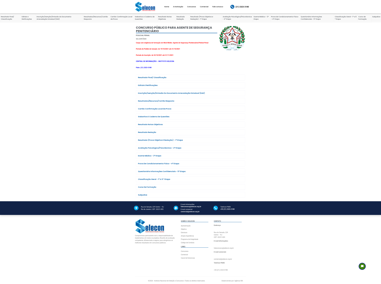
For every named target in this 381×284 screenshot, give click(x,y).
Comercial (204, 7)
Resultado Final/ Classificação (7, 18)
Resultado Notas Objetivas (165, 18)
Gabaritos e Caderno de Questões (144, 18)
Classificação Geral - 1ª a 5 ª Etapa (346, 18)
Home (166, 7)
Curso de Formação (362, 18)
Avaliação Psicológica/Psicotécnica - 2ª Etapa (237, 18)
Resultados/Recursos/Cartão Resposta (96, 18)
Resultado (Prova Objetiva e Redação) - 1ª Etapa (201, 18)
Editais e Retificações (27, 18)
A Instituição (178, 7)
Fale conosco (217, 7)
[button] (190, 77)
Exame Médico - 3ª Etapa (261, 18)
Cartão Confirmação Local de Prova (121, 18)
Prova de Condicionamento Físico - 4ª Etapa (284, 18)
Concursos (191, 7)
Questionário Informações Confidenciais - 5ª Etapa (311, 18)
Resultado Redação (181, 18)
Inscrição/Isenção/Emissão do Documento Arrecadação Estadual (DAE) (54, 18)
